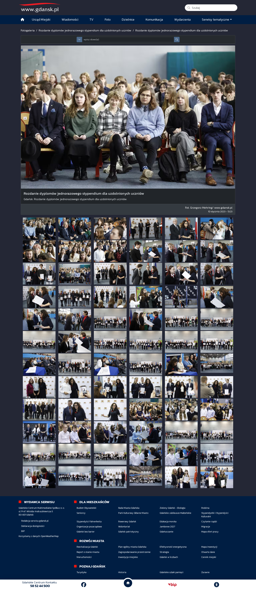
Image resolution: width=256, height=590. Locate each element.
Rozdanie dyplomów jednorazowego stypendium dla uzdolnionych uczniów (85, 30)
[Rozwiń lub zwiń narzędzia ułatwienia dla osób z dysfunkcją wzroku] (216, 585)
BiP (23, 531)
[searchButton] (177, 39)
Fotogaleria (28, 30)
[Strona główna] (22, 19)
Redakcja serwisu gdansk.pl (34, 520)
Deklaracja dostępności (32, 526)
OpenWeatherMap (50, 536)
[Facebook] (83, 584)
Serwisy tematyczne (215, 19)
